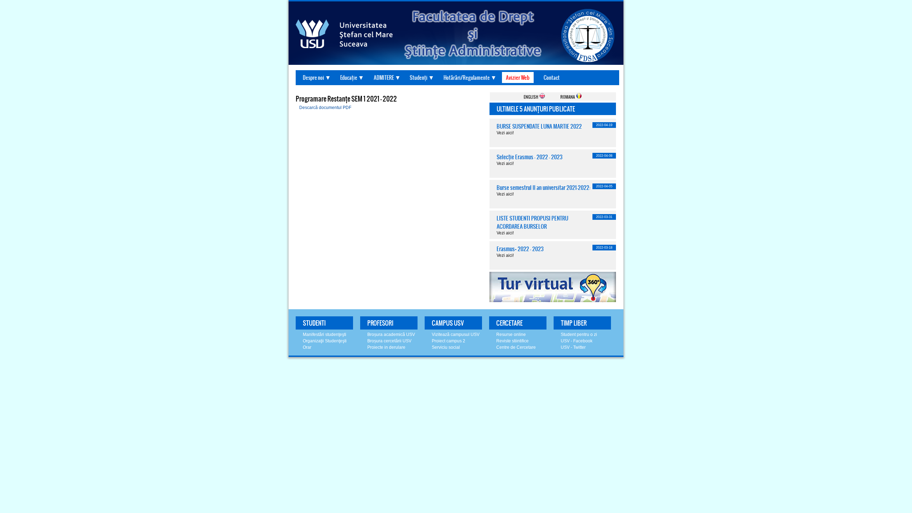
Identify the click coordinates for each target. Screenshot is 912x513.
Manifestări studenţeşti (324, 334)
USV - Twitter (573, 347)
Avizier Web (517, 77)
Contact (552, 77)
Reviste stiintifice (512, 340)
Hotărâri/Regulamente (467, 77)
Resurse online (511, 334)
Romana (568, 97)
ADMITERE (384, 77)
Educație (348, 77)
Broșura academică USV (391, 334)
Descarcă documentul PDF (325, 107)
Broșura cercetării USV (389, 340)
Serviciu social (446, 347)
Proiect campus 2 (448, 340)
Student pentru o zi (579, 334)
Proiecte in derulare (386, 347)
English (531, 97)
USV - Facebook (576, 340)
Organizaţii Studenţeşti (325, 340)
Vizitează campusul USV (456, 334)
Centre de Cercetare (516, 347)
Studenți (419, 77)
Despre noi (313, 77)
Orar (307, 347)
